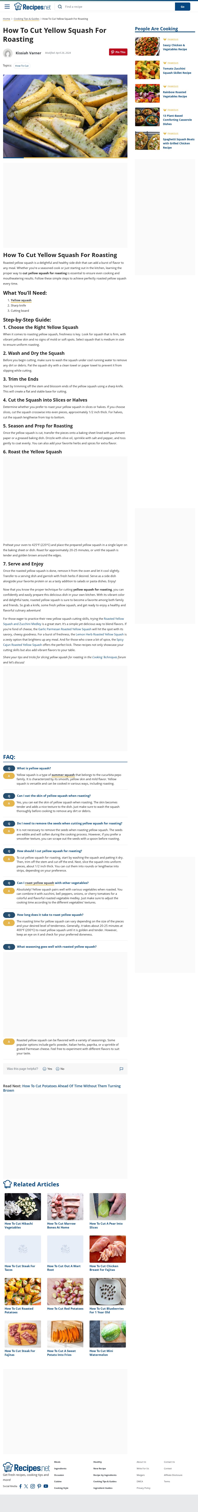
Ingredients (60, 1468)
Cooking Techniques (104, 657)
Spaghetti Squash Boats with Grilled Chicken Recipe (179, 143)
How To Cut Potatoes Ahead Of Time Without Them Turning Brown (62, 1088)
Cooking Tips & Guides (26, 18)
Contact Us (169, 1461)
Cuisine (58, 1481)
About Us (141, 1461)
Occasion (59, 1475)
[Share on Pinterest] (118, 52)
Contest (168, 1468)
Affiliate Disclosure (173, 1475)
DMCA (140, 1481)
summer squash (63, 775)
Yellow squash (21, 300)
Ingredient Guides (102, 1487)
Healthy (97, 1461)
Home (6, 18)
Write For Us (143, 1468)
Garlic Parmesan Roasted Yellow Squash (64, 629)
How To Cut (22, 65)
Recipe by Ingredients (104, 1475)
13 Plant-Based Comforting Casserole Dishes (177, 120)
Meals (57, 1461)
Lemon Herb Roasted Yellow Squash (100, 634)
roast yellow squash (39, 883)
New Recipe (99, 1468)
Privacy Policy (143, 1487)
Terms (167, 1481)
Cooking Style (61, 1487)
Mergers (141, 1475)
